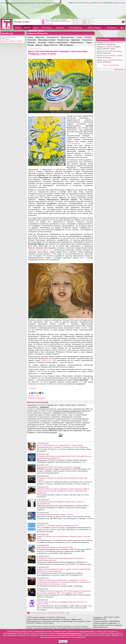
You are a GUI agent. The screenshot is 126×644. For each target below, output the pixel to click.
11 (43, 613)
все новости (49, 24)
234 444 (101, 3)
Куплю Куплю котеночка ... (110, 52)
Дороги (39, 45)
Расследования (75, 28)
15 (52, 613)
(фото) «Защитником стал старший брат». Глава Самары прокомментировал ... (58, 21)
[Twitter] (35, 393)
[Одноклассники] (37, 393)
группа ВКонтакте (8, 37)
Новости (27, 28)
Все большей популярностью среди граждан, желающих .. (63, 583)
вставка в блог (33, 396)
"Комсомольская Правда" (80, 143)
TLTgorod (32, 388)
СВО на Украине (94, 28)
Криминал (60, 28)
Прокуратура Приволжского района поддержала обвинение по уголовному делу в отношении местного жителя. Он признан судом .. (65, 561)
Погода (30, 45)
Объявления (112, 28)
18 (59, 613)
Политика (31, 39)
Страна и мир (63, 39)
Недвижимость (77, 42)
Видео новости (50, 45)
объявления (120, 69)
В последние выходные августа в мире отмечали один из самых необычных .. (63, 493)
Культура (42, 42)
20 (63, 613)
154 (68, 613)
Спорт (79, 37)
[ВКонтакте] (32, 393)
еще (122, 28)
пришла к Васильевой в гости (41, 250)
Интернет (31, 42)
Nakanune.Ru (46, 360)
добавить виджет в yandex (12, 41)
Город (30, 37)
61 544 (89, 3)
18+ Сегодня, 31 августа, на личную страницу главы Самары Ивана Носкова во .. (64, 448)
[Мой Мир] (40, 393)
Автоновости (52, 37)
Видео (36, 28)
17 (57, 613)
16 (54, 613)
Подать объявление (111, 65)
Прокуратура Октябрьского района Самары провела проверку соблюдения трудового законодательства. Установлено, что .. (64, 459)
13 (48, 613)
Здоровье (75, 39)
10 (41, 613)
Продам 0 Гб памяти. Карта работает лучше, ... (109, 48)
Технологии (87, 39)
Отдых (89, 42)
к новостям (41, 398)
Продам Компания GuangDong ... (111, 43)
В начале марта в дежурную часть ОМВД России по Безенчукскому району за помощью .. (64, 594)
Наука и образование (58, 42)
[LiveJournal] (42, 393)
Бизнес (18, 28)
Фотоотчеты (47, 28)
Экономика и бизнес (46, 39)
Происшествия (67, 37)
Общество (39, 37)
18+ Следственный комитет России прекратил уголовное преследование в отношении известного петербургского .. (64, 572)
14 (50, 613)
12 (46, 613)
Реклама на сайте (119, 3)
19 (61, 613)
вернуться (32, 398)
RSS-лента (5, 39)
